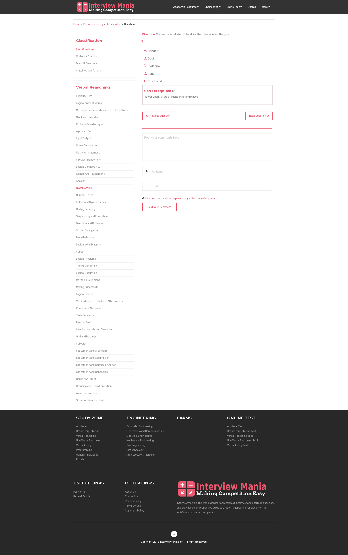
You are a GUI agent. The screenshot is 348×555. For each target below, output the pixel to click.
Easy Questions (85, 49)
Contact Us (131, 496)
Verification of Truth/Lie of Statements (99, 301)
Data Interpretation (87, 431)
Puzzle (80, 459)
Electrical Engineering (139, 435)
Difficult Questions (87, 63)
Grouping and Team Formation (94, 386)
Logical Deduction (86, 273)
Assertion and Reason (89, 393)
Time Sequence (85, 315)
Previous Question (159, 115)
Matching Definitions (88, 280)
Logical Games (84, 294)
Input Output (83, 138)
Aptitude (81, 426)
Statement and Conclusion (92, 372)
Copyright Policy (134, 510)
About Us (130, 491)
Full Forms (79, 491)
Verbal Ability (83, 445)
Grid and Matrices (86, 336)
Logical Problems (86, 258)
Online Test (233, 7)
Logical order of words (89, 103)
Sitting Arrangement (88, 230)
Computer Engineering (140, 426)
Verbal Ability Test (237, 445)
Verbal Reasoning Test (240, 435)
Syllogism (81, 343)
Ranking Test (83, 322)
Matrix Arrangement (88, 152)
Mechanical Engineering (140, 440)
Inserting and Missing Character (94, 329)
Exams (252, 7)
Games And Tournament (90, 173)
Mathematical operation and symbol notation (102, 110)
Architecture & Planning (141, 454)
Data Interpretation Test (241, 431)
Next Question (258, 115)
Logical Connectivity (88, 166)
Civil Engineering (136, 445)
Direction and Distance (89, 223)
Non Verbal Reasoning (88, 440)
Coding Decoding (86, 209)
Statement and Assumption (92, 357)
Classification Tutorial (89, 70)
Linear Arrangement (88, 145)
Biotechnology (135, 450)
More (265, 7)
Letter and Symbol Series (91, 202)
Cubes (79, 251)
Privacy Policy (133, 501)
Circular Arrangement (88, 159)
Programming (84, 450)
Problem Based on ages (89, 124)
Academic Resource (185, 7)
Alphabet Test (84, 131)
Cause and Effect (86, 379)
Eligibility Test (84, 96)
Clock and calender (87, 117)
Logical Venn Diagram (88, 244)
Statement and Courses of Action (96, 364)
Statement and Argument (91, 350)
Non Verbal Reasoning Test (242, 440)
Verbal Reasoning (93, 24)
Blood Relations (85, 237)
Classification (113, 24)
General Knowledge (87, 454)
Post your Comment (159, 207)
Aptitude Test (235, 426)
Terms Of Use (133, 505)
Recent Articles (82, 496)
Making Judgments (87, 287)
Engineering (211, 7)
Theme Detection (86, 265)
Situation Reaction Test (90, 400)
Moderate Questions (88, 56)
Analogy (81, 181)
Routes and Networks (88, 308)
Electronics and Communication (145, 431)
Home (76, 24)
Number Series (84, 195)
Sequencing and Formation (92, 216)
